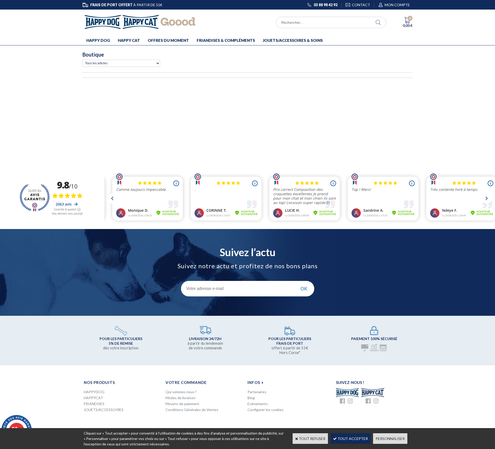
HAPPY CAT (129, 40)
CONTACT (361, 5)
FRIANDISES (94, 403)
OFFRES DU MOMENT (168, 40)
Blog (251, 398)
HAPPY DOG (98, 40)
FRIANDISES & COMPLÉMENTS (226, 40)
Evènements (258, 403)
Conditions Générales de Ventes (192, 409)
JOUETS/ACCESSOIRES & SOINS (293, 40)
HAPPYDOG (94, 392)
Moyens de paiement (182, 403)
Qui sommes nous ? (181, 392)
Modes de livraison (180, 398)
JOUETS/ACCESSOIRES (103, 409)
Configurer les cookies (266, 409)
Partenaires (257, 392)
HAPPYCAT (93, 398)
